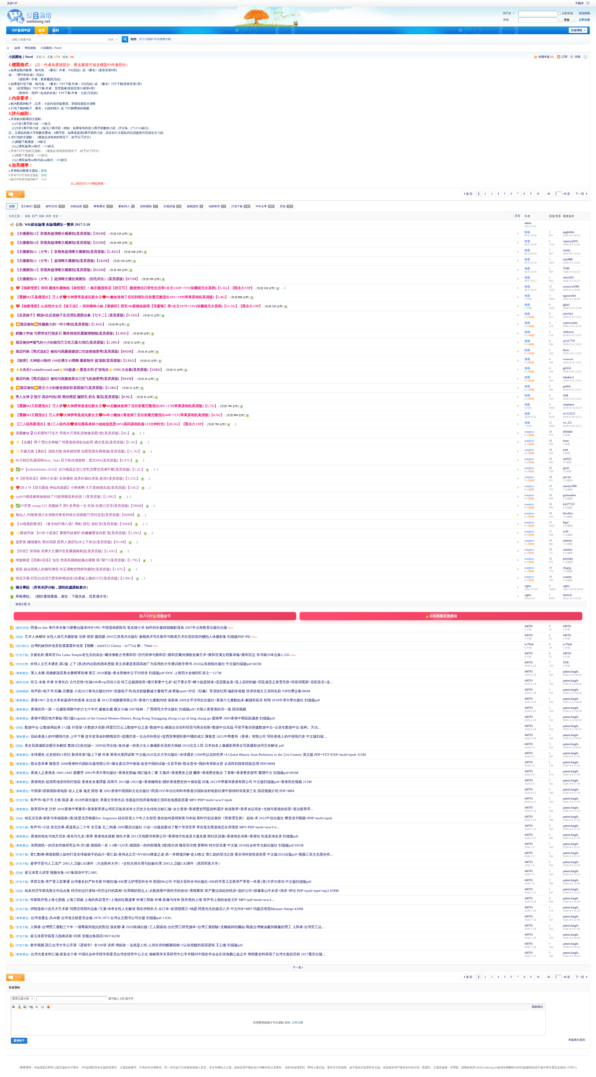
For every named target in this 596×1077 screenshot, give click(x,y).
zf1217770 (569, 341)
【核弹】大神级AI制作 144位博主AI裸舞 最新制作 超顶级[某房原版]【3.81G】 (77, 360)
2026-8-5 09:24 (571, 938)
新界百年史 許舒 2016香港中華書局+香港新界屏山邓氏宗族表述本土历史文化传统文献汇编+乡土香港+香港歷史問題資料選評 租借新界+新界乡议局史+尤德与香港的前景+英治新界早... (172, 809)
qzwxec (567, 477)
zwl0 (565, 531)
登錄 (287, 1022)
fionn (566, 440)
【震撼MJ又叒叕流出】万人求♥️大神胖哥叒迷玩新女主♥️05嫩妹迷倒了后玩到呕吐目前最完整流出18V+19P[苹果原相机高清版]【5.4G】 (122, 297)
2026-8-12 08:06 (572, 674)
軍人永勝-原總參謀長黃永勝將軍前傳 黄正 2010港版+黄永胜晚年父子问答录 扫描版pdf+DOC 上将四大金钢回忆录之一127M (126, 673)
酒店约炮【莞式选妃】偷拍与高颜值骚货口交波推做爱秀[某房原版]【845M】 (75, 351)
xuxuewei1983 (571, 286)
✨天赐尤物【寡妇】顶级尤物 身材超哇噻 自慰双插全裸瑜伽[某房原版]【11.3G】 (79, 451)
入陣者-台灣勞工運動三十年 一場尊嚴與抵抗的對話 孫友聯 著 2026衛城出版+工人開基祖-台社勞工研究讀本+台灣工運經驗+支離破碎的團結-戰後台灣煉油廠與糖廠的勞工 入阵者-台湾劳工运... (177, 927)
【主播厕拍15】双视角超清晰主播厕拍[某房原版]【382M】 (61, 233)
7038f (566, 268)
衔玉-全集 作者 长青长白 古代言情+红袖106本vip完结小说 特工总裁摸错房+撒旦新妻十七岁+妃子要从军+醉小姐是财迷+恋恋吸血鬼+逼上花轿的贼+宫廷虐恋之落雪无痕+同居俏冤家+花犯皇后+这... (182, 682)
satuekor (567, 549)
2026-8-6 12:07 (571, 892)
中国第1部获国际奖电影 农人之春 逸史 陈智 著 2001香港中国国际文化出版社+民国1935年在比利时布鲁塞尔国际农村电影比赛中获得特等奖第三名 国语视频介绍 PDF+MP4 (162, 791)
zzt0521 (567, 459)
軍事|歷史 (103, 206)
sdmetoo (567, 540)
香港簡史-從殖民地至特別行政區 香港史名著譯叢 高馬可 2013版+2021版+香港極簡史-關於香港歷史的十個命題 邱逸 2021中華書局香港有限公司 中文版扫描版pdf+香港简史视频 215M (171, 782)
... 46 (547, 193)
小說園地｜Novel (51, 48)
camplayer (568, 404)
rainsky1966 (570, 486)
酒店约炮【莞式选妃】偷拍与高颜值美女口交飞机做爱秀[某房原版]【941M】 (75, 379)
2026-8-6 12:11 (571, 847)
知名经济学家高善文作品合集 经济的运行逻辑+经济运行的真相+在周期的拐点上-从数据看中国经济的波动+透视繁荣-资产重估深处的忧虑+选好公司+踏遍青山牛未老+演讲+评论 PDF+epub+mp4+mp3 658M (182, 891)
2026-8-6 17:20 (571, 838)
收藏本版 (546, 56)
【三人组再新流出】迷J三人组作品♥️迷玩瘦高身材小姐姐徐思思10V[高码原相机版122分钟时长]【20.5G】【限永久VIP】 (110, 424)
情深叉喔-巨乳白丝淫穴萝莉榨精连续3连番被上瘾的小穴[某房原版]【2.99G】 (75, 578)
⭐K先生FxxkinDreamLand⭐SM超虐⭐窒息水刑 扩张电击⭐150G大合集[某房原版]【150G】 (90, 369)
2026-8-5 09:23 (571, 947)
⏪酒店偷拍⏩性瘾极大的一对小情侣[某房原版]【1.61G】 (61, 324)
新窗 (517, 215)
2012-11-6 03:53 (572, 598)
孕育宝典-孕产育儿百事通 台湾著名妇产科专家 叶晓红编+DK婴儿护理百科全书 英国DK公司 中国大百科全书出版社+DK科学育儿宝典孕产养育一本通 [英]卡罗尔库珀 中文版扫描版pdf (170, 881)
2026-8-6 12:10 (571, 865)
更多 (55, 216)
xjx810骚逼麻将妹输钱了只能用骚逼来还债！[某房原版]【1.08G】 (67, 496)
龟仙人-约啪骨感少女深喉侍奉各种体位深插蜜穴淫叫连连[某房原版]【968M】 (76, 515)
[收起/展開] (585, 57)
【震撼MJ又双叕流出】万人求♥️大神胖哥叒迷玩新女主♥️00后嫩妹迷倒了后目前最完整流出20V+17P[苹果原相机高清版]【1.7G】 (117, 406)
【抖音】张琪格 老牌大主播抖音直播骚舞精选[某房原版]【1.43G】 (67, 551)
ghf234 (567, 368)
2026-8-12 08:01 (572, 738)
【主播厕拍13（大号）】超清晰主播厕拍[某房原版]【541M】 (63, 261)
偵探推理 (217, 206)
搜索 (111, 39)
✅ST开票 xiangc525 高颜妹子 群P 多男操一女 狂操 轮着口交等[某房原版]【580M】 (80, 506)
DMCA (572, 1067)
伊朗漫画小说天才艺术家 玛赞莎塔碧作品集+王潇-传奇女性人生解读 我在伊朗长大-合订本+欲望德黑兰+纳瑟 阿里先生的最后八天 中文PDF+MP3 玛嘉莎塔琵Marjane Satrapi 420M (166, 909)
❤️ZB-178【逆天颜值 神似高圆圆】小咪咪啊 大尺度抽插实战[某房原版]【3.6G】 (78, 487)
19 (550, 459)
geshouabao (569, 495)
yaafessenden (570, 322)
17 (550, 531)
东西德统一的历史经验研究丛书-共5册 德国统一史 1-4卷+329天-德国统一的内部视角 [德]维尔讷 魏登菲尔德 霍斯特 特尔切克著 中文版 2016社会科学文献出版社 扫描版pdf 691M (167, 845)
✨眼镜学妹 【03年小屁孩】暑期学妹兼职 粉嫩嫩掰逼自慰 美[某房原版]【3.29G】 (79, 533)
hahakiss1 (568, 377)
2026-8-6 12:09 (571, 883)
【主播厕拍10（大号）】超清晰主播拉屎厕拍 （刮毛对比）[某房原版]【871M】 (78, 279)
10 (538, 193)
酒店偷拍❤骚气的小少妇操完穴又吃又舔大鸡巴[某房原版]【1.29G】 (68, 342)
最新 (27, 216)
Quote (36, 1006)
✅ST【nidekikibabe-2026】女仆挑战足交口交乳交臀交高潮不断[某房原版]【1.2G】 (80, 469)
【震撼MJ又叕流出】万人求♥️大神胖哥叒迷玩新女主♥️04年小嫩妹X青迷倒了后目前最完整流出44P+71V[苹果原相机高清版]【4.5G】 (120, 415)
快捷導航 (576, 30)
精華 (48, 216)
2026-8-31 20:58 (572, 308)
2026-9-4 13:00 (571, 289)
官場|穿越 (171, 206)
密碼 (506, 19)
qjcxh (566, 468)
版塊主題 (21, 604)
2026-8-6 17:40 (571, 774)
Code (42, 1006)
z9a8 (565, 395)
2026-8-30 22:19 (572, 407)
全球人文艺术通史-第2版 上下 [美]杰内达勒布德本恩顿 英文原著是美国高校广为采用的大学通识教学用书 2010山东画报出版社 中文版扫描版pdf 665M (145, 664)
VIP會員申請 (21, 30)
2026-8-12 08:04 (572, 711)
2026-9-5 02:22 (571, 271)
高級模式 (537, 1006)
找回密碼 (584, 13)
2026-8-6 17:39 (571, 783)
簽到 (55, 30)
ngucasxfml (569, 295)
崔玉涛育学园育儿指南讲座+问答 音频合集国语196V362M (75, 936)
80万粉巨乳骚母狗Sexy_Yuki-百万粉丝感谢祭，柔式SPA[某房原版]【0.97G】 (75, 460)
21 (550, 522)
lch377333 (569, 504)
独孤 (527, 232)
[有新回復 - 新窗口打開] (12, 628)
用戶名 (507, 13)
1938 (566, 662)
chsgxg (567, 567)
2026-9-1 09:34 (571, 299)
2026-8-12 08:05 (572, 693)
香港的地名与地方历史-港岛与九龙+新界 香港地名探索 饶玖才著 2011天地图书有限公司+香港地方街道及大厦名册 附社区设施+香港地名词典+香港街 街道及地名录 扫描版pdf (164, 836)
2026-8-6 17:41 (571, 756)
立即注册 (584, 19)
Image (25, 1006)
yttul (565, 450)
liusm (566, 350)
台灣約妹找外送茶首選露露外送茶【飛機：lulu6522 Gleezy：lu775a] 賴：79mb (91, 646)
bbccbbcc (568, 513)
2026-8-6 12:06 (571, 901)
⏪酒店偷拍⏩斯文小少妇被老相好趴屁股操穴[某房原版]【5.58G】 (68, 388)
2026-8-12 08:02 (572, 729)
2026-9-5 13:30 (571, 244)
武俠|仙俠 (78, 206)
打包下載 (240, 206)
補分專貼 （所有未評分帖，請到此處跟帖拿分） (53, 587)
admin (528, 223)
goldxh (567, 386)
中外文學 (264, 206)
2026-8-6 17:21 (571, 829)
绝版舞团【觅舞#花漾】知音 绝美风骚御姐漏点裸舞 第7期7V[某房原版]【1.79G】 (79, 560)
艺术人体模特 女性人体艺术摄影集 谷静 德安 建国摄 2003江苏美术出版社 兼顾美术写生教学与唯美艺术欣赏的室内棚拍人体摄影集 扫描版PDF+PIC (138, 637)
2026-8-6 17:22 (571, 820)
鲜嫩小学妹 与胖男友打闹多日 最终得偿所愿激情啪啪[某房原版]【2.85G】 (73, 333)
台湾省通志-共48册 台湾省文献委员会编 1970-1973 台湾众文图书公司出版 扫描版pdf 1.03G (101, 918)
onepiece (529, 431)
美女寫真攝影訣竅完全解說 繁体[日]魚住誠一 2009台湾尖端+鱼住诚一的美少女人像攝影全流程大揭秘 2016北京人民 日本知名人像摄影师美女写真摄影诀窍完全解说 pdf (154, 745)
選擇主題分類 (20, 998)
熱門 (34, 216)
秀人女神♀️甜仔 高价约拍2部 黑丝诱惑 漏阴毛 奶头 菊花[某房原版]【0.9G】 (75, 397)
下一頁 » (298, 967)
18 (550, 440)
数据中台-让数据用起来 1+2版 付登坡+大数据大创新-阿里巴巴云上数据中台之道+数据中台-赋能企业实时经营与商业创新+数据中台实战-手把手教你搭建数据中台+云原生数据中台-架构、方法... (173, 727)
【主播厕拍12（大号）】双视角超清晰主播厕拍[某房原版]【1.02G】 (69, 252)
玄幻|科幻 (30, 206)
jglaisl (566, 304)
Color (19, 1006)
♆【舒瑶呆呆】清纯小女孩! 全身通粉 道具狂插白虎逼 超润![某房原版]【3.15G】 (78, 478)
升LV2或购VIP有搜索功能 (155, 39)
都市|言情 (55, 206)
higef (566, 522)
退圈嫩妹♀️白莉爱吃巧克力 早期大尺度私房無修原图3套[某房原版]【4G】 (73, 433)
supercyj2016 (570, 241)
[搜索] (124, 39)
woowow (568, 359)
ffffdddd (567, 431)
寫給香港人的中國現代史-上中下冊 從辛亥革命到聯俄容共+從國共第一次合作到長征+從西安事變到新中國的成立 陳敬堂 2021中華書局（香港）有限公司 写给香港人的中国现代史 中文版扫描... (178, 736)
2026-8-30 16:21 (572, 416)
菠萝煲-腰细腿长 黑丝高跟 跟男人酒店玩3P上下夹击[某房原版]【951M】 (72, 542)
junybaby (568, 558)
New (230, 627)
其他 (286, 206)
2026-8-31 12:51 (572, 317)
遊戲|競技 (194, 206)
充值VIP (12, 3)
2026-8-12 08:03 (572, 720)
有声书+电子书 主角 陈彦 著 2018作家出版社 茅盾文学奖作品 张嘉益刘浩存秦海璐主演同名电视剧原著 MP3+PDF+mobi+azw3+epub (131, 800)
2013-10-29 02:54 (573, 589)
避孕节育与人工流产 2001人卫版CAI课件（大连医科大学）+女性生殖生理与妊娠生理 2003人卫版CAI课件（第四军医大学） (126, 863)
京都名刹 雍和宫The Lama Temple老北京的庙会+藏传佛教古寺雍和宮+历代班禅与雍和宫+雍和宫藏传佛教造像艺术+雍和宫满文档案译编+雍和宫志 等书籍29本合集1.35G (160, 655)
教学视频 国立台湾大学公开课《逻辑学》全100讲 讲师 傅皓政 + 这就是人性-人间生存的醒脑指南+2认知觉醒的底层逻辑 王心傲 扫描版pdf (136, 945)
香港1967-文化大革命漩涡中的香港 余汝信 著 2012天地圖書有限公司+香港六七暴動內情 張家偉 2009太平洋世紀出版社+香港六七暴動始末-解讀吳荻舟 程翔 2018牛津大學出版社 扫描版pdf (175, 700)
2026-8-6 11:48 (571, 919)
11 (550, 286)
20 (550, 431)
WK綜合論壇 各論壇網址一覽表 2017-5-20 (57, 224)
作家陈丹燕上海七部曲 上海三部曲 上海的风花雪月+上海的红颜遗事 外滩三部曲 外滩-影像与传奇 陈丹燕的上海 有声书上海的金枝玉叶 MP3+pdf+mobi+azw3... (152, 900)
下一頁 (580, 193)
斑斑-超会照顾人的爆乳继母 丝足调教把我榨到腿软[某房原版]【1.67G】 (71, 569)
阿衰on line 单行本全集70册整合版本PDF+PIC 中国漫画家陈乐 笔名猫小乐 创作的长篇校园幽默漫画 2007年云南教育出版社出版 (129, 627)
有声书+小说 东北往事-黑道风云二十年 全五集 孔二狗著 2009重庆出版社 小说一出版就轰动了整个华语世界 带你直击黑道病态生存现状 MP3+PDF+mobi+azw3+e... (154, 827)
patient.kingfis (571, 671)
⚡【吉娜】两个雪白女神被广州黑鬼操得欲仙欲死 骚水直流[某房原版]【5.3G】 (77, 442)
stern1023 (568, 277)
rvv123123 (569, 413)
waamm (567, 577)
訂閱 (564, 56)
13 (550, 422)
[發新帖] (15, 194)
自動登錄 (567, 13)
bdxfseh (567, 595)
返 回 (469, 193)
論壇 (41, 30)
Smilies (48, 1006)
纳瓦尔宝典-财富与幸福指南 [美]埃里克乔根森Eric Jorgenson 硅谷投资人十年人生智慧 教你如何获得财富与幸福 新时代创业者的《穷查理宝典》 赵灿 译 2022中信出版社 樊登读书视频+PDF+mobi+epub (178, 818)
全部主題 (14, 216)
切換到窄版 (587, 3)
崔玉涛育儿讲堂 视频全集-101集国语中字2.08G (61, 872)
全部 (12, 206)
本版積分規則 (576, 1039)
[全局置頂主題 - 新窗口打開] (12, 235)
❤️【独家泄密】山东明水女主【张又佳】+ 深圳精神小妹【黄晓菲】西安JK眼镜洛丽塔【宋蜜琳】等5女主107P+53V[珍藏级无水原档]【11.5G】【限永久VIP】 (139, 306)
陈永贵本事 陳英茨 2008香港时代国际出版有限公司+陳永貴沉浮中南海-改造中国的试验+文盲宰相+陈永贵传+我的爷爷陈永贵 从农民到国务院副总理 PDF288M (153, 764)
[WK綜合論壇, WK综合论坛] (29, 23)
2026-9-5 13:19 (571, 253)
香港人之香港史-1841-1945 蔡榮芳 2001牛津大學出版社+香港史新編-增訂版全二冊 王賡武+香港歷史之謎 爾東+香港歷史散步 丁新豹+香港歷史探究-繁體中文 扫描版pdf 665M (164, 773)
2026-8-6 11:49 (571, 910)
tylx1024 (568, 313)
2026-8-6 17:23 (571, 810)
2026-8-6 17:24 (571, 792)
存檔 (577, 56)
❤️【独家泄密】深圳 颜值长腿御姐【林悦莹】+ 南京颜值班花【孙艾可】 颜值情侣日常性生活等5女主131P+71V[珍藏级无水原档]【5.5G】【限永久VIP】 (135, 288)
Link (31, 1006)
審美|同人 (126, 206)
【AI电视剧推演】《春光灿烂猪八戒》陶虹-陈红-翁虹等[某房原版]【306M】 (75, 524)
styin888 (567, 259)
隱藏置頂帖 (517, 233)
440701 (529, 626)
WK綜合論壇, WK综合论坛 (8, 48)
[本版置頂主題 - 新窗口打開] (12, 588)
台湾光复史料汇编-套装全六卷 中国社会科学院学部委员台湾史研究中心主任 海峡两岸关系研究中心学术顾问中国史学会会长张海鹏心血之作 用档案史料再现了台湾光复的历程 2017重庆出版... (178, 954)
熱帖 (41, 216)
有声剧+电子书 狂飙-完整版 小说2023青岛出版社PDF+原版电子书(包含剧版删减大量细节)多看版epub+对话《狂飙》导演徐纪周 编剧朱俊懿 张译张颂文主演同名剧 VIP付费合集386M (170, 691)
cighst (528, 586)
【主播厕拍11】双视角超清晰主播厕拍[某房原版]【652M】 (61, 270)
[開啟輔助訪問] (569, 3)
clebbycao (568, 332)
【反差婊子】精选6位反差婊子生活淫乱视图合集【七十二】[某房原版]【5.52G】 (78, 315)
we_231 (567, 422)
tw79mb (529, 644)
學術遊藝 (30, 48)
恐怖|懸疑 (148, 206)
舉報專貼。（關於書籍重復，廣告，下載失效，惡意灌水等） (63, 596)
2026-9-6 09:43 (571, 235)
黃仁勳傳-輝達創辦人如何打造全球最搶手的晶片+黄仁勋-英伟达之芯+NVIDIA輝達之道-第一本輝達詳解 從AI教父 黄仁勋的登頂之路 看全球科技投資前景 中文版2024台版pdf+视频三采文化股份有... (181, 854)
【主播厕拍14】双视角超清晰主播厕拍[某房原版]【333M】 (61, 242)
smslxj (566, 250)
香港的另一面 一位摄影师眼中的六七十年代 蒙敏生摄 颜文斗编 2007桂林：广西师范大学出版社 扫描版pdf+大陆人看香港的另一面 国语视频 (138, 709)
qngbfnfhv (569, 232)
